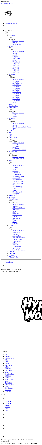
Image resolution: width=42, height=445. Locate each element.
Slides (14, 102)
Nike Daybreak (17, 192)
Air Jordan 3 (16, 86)
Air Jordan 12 (17, 85)
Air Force (15, 171)
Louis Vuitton (13, 137)
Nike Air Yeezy (17, 187)
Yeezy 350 (16, 64)
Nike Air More (17, 179)
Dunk (14, 169)
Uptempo (15, 185)
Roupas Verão (17, 236)
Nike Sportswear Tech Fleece (22, 127)
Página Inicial (9, 262)
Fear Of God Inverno (19, 250)
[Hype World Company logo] (8, 20)
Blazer (15, 190)
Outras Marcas (13, 199)
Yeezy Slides (16, 58)
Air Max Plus (17, 174)
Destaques (16, 209)
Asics (10, 104)
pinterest (7, 405)
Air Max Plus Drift (18, 176)
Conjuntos (12, 118)
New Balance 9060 (18, 158)
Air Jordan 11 (17, 93)
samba (14, 60)
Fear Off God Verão (19, 237)
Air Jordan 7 (16, 90)
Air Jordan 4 (16, 88)
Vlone (14, 220)
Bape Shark (16, 232)
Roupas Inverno (17, 239)
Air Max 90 (16, 172)
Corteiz (11, 130)
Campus (15, 56)
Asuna (15, 188)
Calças (15, 243)
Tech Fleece (16, 248)
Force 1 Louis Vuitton (19, 150)
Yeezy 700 (16, 71)
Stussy (15, 222)
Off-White (12, 195)
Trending (11, 255)
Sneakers (15, 206)
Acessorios (12, 35)
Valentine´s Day (13, 257)
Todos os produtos (18, 41)
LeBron (15, 116)
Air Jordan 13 (17, 95)
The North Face (17, 241)
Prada (14, 211)
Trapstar (15, 125)
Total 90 (11, 252)
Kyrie (14, 114)
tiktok (6, 408)
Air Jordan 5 (16, 99)
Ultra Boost (16, 62)
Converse (15, 223)
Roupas (11, 225)
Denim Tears (16, 218)
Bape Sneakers (13, 106)
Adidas (11, 46)
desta (10, 134)
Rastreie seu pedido (7, 3)
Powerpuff (16, 194)
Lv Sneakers (16, 146)
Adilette (15, 55)
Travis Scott (12, 253)
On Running (12, 197)
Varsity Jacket (17, 246)
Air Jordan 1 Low (18, 83)
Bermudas (16, 234)
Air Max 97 (16, 178)
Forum (15, 53)
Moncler (15, 244)
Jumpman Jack (17, 215)
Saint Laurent (17, 44)
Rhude (15, 216)
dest (10, 132)
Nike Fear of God (18, 183)
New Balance (13, 151)
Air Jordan (12, 74)
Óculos (15, 42)
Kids (10, 136)
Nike (10, 160)
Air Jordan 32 (17, 92)
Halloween (16, 213)
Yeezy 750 (16, 69)
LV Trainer (16, 148)
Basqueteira (12, 107)
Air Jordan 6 (16, 100)
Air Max (15, 167)
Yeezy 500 (16, 67)
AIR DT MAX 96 (18, 181)
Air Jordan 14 (17, 97)
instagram (8, 401)
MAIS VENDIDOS (19, 208)
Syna (14, 129)
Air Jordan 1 (16, 81)
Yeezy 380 (16, 65)
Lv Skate (15, 144)
